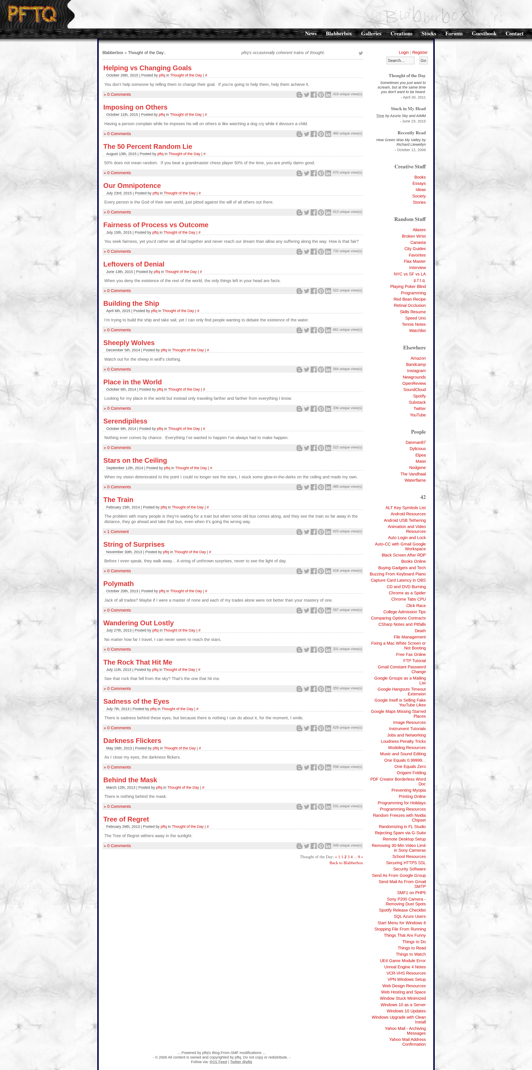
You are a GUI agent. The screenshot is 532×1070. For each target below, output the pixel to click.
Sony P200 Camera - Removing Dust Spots (406, 901)
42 (423, 497)
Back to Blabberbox (346, 863)
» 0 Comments (117, 94)
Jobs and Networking (406, 735)
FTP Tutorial (414, 660)
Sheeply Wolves (129, 343)
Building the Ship (131, 303)
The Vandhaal (413, 474)
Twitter (420, 408)
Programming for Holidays (402, 803)
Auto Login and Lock (407, 537)
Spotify (419, 396)
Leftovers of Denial (133, 264)
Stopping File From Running (400, 929)
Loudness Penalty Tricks (403, 741)
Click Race (416, 605)
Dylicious (418, 448)
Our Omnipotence (132, 185)
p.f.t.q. (420, 280)
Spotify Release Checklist (402, 910)
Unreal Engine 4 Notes (405, 967)
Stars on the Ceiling (135, 460)
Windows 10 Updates (406, 1011)
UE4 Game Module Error (403, 960)
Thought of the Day (407, 75)
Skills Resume (413, 312)
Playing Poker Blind (408, 286)
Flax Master (415, 261)
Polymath (118, 583)
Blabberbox (339, 33)
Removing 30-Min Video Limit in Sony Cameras (399, 848)
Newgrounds (414, 377)
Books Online (413, 561)
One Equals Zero (410, 766)
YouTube (418, 415)
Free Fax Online (411, 654)
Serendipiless (125, 421)
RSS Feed (218, 1062)
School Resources (409, 856)
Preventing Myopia (409, 790)
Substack (417, 402)
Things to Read (412, 948)
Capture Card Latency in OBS (398, 580)
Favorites (417, 255)
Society (419, 196)
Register (420, 52)
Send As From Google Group (399, 875)
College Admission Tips (404, 612)
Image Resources (409, 722)
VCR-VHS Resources (406, 973)
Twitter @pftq (241, 1062)
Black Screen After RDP (404, 555)
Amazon (418, 358)
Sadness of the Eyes (136, 701)
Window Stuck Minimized (403, 998)
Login (404, 52)
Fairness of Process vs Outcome (155, 225)
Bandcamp (416, 364)
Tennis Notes (414, 324)
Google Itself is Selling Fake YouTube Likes (400, 702)
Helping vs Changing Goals (147, 68)
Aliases (419, 229)
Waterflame (415, 480)
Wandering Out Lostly (138, 623)
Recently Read (412, 132)
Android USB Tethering (405, 520)
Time (380, 116)
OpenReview (414, 383)
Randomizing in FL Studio (402, 826)
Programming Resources (403, 809)
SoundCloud (414, 389)
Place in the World (132, 382)
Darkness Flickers (132, 740)
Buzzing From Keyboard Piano (398, 574)
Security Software (409, 869)
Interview (417, 267)
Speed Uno (415, 318)
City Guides (415, 248)
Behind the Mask (130, 780)
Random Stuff (410, 219)
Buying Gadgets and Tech (402, 567)
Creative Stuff (410, 166)
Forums (454, 33)
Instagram (416, 370)
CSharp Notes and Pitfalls (402, 624)
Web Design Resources (404, 986)
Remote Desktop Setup (404, 839)
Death (420, 630)
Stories (419, 202)
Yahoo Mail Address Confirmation (407, 1042)
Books (420, 177)
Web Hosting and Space (403, 992)
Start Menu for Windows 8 (402, 923)
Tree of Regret (126, 819)
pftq (162, 75)
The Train (118, 500)
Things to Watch (411, 954)
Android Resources (408, 514)
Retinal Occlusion (410, 305)
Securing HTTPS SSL (406, 862)
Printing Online (412, 796)
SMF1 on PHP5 (411, 892)
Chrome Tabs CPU (408, 599)
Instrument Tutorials (407, 728)
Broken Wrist (414, 236)
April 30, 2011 (414, 97)
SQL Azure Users (410, 916)
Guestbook (484, 33)
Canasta (418, 242)
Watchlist (417, 330)
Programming (413, 293)
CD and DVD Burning (406, 586)
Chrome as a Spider (407, 593)
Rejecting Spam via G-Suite (400, 833)
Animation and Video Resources (407, 529)
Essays (419, 183)
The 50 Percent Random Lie (147, 146)
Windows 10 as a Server (403, 1004)
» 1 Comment (116, 531)
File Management (410, 637)
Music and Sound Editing (403, 754)
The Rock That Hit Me (137, 662)
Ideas (421, 189)
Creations (401, 33)
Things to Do (414, 941)
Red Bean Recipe (410, 299)
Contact (515, 33)
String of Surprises (134, 544)
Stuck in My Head (408, 108)
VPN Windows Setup (407, 979)
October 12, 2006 (411, 150)
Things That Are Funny (405, 935)
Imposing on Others (135, 107)
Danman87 (416, 442)
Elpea (420, 455)
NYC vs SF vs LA (410, 274)
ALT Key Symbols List (405, 507)
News (311, 33)
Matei (421, 461)
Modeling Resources (407, 747)
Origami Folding (411, 772)
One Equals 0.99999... (405, 760)
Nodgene (417, 467)
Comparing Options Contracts (398, 618)
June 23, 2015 (414, 121)
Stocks (429, 33)
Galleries (371, 33)
